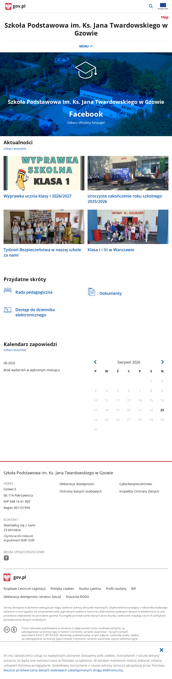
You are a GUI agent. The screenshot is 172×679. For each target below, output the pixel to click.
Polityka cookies (62, 588)
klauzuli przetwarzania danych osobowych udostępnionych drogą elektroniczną (63, 670)
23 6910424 (12, 530)
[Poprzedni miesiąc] (95, 362)
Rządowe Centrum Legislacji (25, 588)
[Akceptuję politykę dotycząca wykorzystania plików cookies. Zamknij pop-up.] (161, 650)
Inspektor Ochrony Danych (139, 491)
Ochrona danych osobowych (81, 491)
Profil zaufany (116, 588)
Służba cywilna (90, 588)
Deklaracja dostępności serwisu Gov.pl (32, 597)
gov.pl (19, 578)
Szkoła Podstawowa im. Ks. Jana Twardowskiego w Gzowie (86, 29)
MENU (84, 46)
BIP (133, 588)
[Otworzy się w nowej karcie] (6, 558)
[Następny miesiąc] (162, 362)
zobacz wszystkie (15, 148)
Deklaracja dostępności (77, 484)
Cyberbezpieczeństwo (135, 484)
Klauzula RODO (77, 597)
